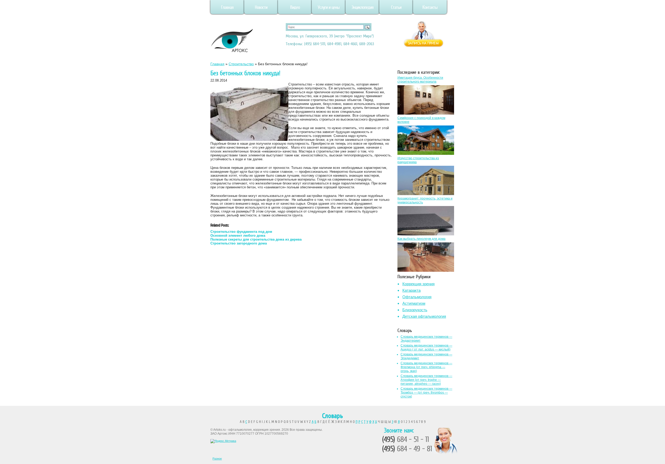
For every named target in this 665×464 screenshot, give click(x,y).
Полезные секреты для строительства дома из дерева (256, 239)
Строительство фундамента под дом (241, 232)
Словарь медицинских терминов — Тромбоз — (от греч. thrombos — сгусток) (426, 392)
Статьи (396, 7)
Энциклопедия (362, 7)
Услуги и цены (329, 7)
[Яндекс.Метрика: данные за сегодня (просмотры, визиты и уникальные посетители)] (223, 441)
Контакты (429, 7)
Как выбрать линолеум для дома (421, 239)
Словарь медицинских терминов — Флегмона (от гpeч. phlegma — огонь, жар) (426, 367)
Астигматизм (413, 303)
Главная (227, 7)
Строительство (241, 64)
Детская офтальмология (424, 316)
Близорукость (414, 310)
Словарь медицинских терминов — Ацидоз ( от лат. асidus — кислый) (426, 347)
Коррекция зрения (418, 284)
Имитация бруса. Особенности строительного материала (420, 79)
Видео (295, 7)
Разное (217, 458)
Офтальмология (416, 297)
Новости (261, 7)
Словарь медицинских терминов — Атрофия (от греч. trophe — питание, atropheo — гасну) (426, 380)
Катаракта (411, 290)
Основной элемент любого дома (237, 235)
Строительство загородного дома (238, 243)
